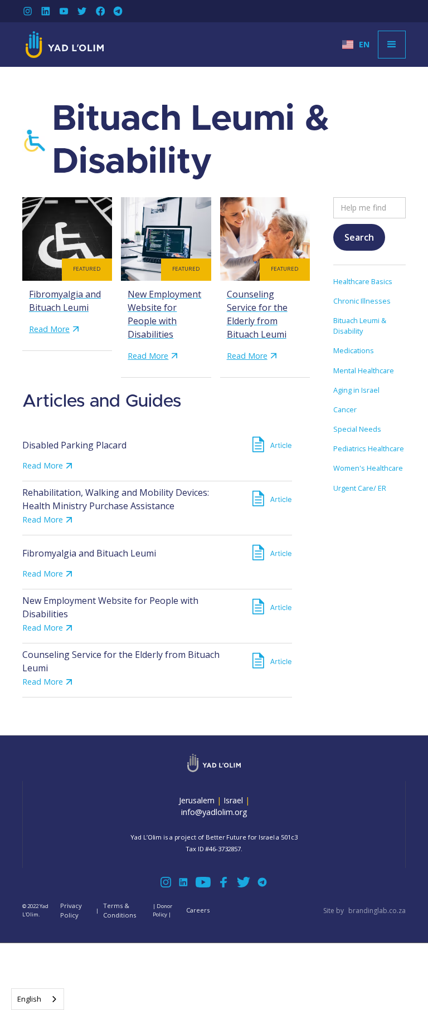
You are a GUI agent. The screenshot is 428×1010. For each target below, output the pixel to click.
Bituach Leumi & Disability (359, 325)
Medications (353, 350)
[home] (65, 44)
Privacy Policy (71, 910)
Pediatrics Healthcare (368, 448)
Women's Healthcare (368, 468)
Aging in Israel (356, 390)
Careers (198, 910)
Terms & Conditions (119, 910)
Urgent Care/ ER (359, 488)
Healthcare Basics (362, 281)
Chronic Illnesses (362, 301)
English (29, 999)
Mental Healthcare (363, 370)
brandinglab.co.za (377, 910)
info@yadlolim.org (214, 812)
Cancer (345, 409)
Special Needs (357, 429)
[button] (356, 44)
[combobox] (37, 999)
